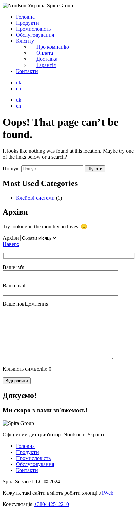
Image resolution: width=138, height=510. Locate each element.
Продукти (27, 23)
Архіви (11, 238)
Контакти (27, 71)
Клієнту (25, 41)
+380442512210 (51, 504)
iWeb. (108, 493)
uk (18, 82)
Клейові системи (35, 198)
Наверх (11, 244)
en (18, 88)
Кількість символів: (27, 369)
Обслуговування (35, 35)
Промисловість (33, 29)
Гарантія (46, 65)
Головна (25, 17)
